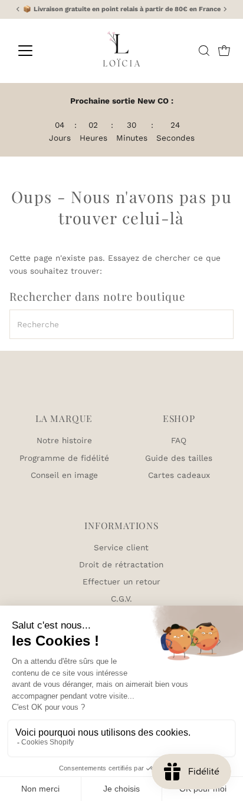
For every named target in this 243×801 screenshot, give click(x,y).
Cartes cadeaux (179, 475)
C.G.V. (121, 598)
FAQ (178, 440)
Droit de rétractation (121, 564)
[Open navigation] (36, 50)
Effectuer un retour (121, 581)
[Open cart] (224, 50)
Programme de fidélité (64, 458)
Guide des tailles (178, 458)
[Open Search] (204, 50)
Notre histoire (64, 440)
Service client (121, 547)
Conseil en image (64, 475)
